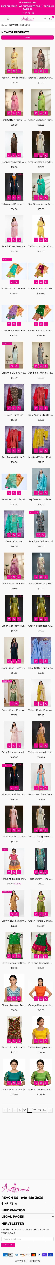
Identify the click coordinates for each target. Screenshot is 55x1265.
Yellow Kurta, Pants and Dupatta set (40, 710)
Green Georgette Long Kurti (14, 625)
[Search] (8, 19)
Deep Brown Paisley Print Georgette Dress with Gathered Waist (14, 162)
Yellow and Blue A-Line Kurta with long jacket (14, 204)
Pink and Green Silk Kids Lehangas (40, 963)
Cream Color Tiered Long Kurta (40, 162)
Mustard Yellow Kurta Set (40, 457)
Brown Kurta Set (14, 415)
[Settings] (45, 19)
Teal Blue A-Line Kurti (41, 541)
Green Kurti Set (14, 541)
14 (44, 1110)
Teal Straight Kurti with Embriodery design (40, 878)
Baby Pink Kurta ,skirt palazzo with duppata (14, 752)
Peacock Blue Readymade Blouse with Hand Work (14, 1089)
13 (39, 1110)
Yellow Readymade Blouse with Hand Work (40, 1047)
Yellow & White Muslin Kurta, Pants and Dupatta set (14, 77)
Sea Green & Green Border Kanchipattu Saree (14, 288)
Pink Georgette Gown (14, 836)
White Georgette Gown (40, 836)
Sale (5, 850)
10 (24, 1110)
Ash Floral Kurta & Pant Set (40, 372)
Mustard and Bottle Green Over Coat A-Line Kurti (14, 794)
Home (4, 25)
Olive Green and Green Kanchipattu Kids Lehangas (14, 963)
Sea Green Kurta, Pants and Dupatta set (40, 204)
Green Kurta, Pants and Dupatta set (14, 710)
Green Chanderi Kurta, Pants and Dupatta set (40, 120)
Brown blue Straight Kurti (14, 920)
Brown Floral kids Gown (14, 1047)
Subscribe (8, 1245)
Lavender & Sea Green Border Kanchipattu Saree (14, 330)
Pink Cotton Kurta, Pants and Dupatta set (14, 120)
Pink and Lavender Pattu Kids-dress (14, 878)
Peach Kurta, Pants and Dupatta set (14, 246)
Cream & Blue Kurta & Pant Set (14, 372)
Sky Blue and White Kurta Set (40, 499)
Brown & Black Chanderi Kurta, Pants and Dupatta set (40, 77)
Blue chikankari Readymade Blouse (14, 1005)
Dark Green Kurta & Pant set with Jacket (14, 668)
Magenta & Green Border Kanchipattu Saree (40, 288)
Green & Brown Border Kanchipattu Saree (40, 330)
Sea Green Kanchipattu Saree (14, 499)
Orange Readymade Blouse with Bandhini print (40, 1005)
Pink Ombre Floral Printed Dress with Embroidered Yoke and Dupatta (14, 583)
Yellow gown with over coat (40, 752)
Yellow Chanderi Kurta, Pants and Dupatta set (40, 246)
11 (30, 1110)
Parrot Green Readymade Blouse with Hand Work (40, 1089)
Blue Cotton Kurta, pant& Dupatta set (40, 668)
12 (34, 1110)
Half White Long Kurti (41, 583)
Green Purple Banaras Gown (40, 920)
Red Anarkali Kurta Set (40, 415)
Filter (27, 37)
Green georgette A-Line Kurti (40, 625)
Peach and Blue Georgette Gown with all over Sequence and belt (40, 794)
